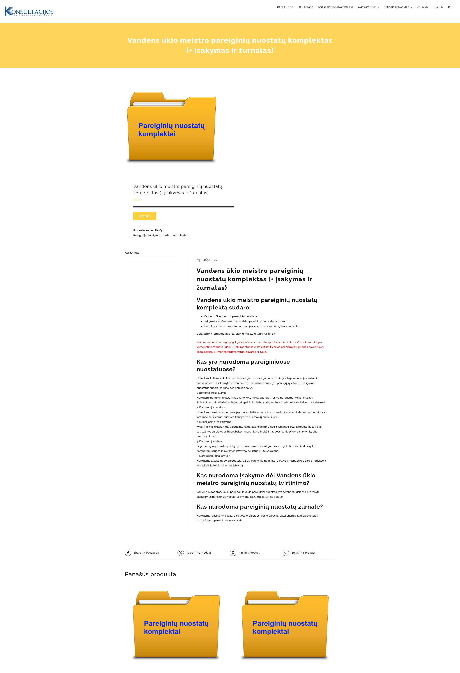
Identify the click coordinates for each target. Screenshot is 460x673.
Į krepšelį (145, 216)
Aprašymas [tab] (132, 252)
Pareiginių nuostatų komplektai (167, 235)
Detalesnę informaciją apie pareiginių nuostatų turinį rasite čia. (236, 333)
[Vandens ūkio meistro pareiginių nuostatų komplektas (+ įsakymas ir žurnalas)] (175, 128)
